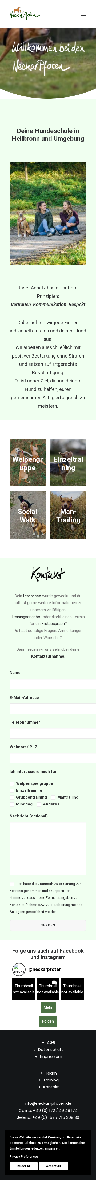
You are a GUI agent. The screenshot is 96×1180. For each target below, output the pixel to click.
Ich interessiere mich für (33, 771)
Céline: (25, 1110)
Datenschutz (51, 1049)
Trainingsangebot (26, 616)
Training (51, 1080)
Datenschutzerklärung (56, 884)
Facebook (72, 951)
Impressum (51, 1056)
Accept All (53, 1166)
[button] (83, 14)
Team (51, 1073)
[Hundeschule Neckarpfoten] (25, 13)
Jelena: (24, 1117)
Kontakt (51, 1087)
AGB (51, 1042)
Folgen (48, 1021)
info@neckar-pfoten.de (48, 1103)
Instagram (53, 957)
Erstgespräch (53, 623)
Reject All (23, 1166)
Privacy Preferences (24, 1157)
